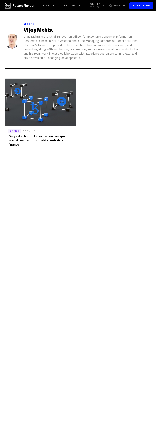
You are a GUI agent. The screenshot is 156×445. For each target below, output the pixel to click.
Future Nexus (23, 6)
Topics (48, 5)
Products (72, 5)
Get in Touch (95, 5)
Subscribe (141, 5)
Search (119, 5)
